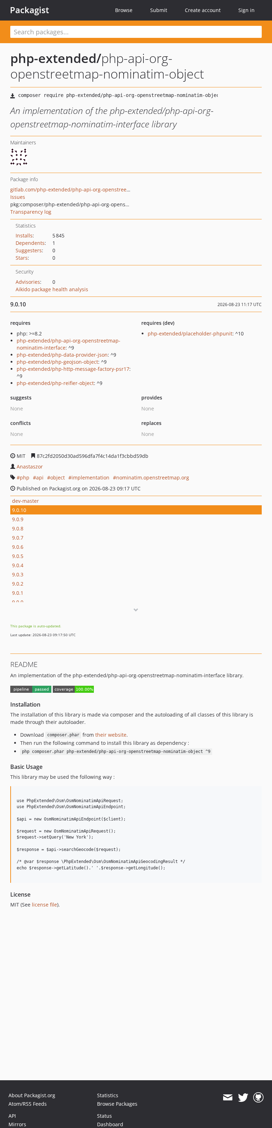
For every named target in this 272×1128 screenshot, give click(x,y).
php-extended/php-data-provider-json (62, 354)
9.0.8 (17, 528)
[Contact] (227, 1097)
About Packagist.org (31, 1095)
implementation (90, 477)
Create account (203, 10)
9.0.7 (17, 537)
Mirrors (17, 1124)
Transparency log (30, 211)
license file (44, 904)
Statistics (107, 1095)
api (40, 477)
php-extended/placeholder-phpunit (190, 333)
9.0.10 (19, 510)
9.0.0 (17, 602)
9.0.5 (17, 556)
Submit (158, 10)
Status (104, 1115)
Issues (17, 197)
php (24, 477)
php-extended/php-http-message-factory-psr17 (73, 369)
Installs (24, 235)
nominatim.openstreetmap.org (152, 477)
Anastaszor (30, 466)
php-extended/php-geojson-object (57, 361)
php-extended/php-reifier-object (55, 383)
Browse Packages (117, 1103)
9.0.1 (17, 592)
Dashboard (110, 1124)
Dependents (30, 243)
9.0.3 (17, 574)
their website (110, 734)
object (57, 477)
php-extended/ (55, 58)
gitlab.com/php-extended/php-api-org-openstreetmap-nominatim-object (96, 189)
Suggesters (29, 250)
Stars (22, 257)
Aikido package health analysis (52, 289)
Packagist (29, 10)
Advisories (28, 281)
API (12, 1115)
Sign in (246, 10)
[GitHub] (258, 1097)
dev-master (25, 500)
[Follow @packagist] (243, 1097)
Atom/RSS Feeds (27, 1103)
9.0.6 (17, 546)
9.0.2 (17, 583)
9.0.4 (17, 565)
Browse (123, 10)
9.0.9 (17, 519)
